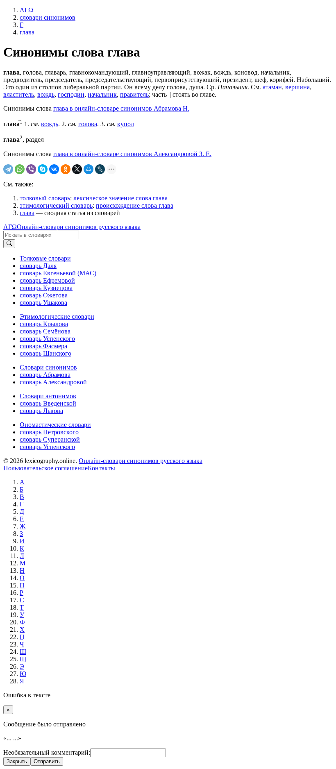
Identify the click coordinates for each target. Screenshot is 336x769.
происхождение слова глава (134, 205)
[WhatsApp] (20, 169)
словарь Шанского (45, 353)
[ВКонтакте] (54, 169)
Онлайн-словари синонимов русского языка (79, 226)
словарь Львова (41, 410)
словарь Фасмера (43, 346)
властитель (18, 94)
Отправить (47, 761)
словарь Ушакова (43, 302)
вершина (297, 87)
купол (125, 123)
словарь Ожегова (44, 295)
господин (71, 94)
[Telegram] (8, 169)
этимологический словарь (56, 205)
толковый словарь (45, 198)
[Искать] (9, 243)
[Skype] (43, 169)
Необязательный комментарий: (46, 752)
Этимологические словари (57, 316)
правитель (134, 94)
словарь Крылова (44, 323)
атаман (272, 87)
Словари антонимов (48, 395)
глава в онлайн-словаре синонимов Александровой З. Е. (132, 153)
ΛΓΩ (10, 226)
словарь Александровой (53, 382)
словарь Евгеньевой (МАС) (58, 273)
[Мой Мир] (88, 169)
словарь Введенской (48, 403)
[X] (77, 169)
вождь (45, 94)
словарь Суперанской (50, 439)
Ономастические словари (55, 424)
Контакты (101, 468)
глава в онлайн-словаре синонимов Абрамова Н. (121, 108)
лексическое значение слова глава (120, 198)
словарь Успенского (47, 338)
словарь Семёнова (45, 331)
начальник (102, 94)
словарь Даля (38, 265)
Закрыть (17, 761)
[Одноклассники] (65, 169)
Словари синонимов (48, 367)
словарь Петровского (49, 432)
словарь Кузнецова (46, 287)
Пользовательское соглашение (45, 468)
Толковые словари (45, 258)
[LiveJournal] (100, 169)
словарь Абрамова (45, 374)
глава (27, 212)
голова (87, 123)
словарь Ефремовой (47, 280)
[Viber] (31, 169)
